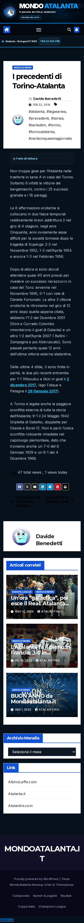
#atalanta (36, 111)
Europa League (22, 592)
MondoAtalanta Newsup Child (31, 884)
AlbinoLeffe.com (22, 782)
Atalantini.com (20, 805)
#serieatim (37, 125)
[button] (69, 29)
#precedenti (39, 118)
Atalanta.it (16, 794)
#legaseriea (56, 111)
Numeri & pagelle (45, 895)
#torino (54, 125)
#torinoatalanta (41, 131)
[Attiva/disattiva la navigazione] (39, 29)
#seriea (57, 118)
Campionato (21, 895)
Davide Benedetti (47, 99)
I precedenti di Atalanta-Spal (56, 499)
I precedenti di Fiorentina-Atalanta (28, 501)
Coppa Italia (26, 906)
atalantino (51, 611)
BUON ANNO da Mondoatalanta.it (33, 699)
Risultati (66, 895)
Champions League (52, 906)
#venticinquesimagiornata (50, 138)
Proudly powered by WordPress (36, 879)
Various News (23, 67)
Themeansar (64, 884)
